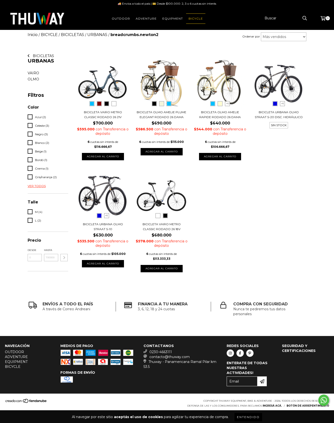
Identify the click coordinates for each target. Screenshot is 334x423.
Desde (32, 250)
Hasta (48, 250)
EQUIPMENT (172, 18)
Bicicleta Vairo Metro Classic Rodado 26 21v (103, 114)
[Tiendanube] (26, 402)
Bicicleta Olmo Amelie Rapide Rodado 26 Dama (220, 114)
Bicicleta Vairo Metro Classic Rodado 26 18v (162, 226)
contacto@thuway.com (169, 357)
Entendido (248, 417)
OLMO (33, 79)
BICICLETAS (43, 56)
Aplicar (64, 257)
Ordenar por (251, 36)
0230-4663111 (160, 352)
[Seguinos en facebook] (240, 353)
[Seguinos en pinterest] (250, 353)
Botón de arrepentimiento (308, 405)
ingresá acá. (272, 405)
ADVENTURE (146, 18)
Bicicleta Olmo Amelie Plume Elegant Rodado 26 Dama (161, 114)
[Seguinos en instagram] (230, 353)
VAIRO (33, 73)
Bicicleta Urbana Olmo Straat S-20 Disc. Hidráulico (279, 114)
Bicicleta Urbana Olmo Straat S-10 (103, 226)
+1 (227, 103)
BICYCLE (196, 18)
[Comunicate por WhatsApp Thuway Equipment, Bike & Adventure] (323, 400)
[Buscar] (305, 18)
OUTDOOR (121, 18)
